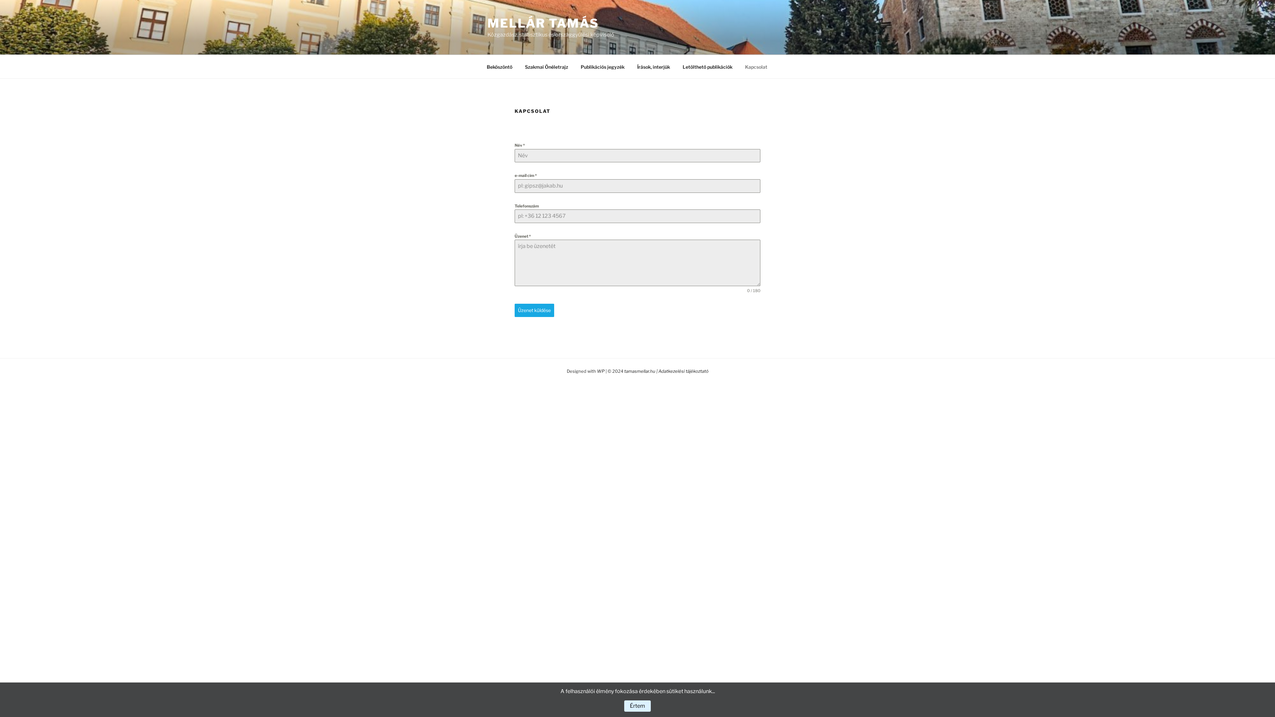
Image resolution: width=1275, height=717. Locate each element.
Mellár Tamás (543, 23)
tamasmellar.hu (640, 371)
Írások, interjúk (653, 67)
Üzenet (523, 236)
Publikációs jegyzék (603, 67)
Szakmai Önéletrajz (546, 67)
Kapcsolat (756, 67)
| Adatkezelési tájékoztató (682, 371)
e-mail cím (526, 175)
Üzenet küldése (534, 310)
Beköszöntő (499, 67)
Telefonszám (527, 205)
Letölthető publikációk (707, 67)
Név (520, 145)
